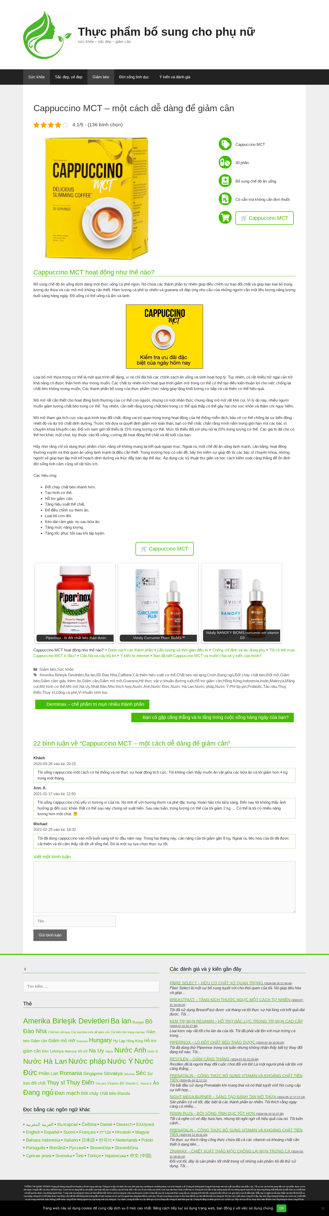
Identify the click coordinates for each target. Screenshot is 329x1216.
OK (281, 1208)
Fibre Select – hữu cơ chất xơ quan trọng (216, 983)
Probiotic (255, 686)
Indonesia (251, 681)
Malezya (277, 681)
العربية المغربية (39, 1124)
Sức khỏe (36, 77)
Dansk (106, 1124)
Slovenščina (126, 1147)
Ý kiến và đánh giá (174, 77)
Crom (211, 675)
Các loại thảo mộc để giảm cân (90, 1032)
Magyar (142, 1132)
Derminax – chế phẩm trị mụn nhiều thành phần (95, 704)
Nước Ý (222, 686)
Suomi (69, 1132)
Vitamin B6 (115, 1083)
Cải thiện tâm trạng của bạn (128, 1032)
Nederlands (127, 1140)
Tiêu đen (100, 1083)
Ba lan (90, 675)
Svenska (63, 1155)
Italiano (71, 1140)
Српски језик (38, 1155)
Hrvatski (123, 1132)
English (33, 1132)
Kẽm (45, 1051)
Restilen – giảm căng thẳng (200, 1059)
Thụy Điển (80, 1082)
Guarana (130, 681)
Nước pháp (204, 686)
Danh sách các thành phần (130, 650)
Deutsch (124, 1124)
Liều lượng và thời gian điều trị (182, 650)
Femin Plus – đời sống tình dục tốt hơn (212, 1113)
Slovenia (129, 1074)
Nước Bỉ (153, 1051)
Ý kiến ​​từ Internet (134, 655)
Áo (156, 1083)
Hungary (100, 1040)
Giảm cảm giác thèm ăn (61, 681)
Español (51, 1132)
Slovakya (113, 1073)
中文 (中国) (141, 1155)
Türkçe (94, 1155)
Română (57, 1147)
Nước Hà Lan (182, 686)
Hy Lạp (119, 1041)
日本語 (88, 1140)
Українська (115, 1155)
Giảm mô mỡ (110, 681)
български (67, 1124)
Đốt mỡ (272, 675)
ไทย (80, 1155)
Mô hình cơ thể (52, 686)
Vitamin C (132, 1083)
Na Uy (84, 686)
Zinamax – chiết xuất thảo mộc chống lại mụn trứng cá (230, 1151)
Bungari (138, 1022)
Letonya (56, 1051)
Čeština (89, 1124)
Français (87, 1132)
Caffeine (125, 675)
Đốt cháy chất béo (250, 675)
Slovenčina (100, 1147)
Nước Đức (160, 686)
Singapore (93, 1073)
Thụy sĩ (48, 692)
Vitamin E (146, 1083)
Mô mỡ (72, 686)
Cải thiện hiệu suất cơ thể (154, 675)
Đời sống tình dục (134, 77)
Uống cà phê (66, 692)
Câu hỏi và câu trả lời (98, 655)
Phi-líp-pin (238, 686)
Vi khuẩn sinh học (93, 692)
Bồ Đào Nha (106, 675)
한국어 (105, 1140)
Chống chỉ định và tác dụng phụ (238, 650)
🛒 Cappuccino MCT (264, 218)
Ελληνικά (145, 1124)
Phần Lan (48, 1073)
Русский (77, 1147)
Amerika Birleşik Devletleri (62, 675)
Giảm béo (101, 77)
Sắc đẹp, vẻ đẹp (68, 77)
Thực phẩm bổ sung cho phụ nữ (166, 31)
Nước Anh (141, 686)
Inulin (264, 681)
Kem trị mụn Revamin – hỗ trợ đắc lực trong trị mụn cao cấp (236, 1021)
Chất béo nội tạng (191, 675)
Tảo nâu (270, 686)
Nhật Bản (99, 686)
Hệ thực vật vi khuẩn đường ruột (166, 681)
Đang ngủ (225, 675)
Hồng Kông (232, 681)
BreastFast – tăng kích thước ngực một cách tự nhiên (230, 1000)
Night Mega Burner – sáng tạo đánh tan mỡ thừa (223, 1097)
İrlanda (123, 1093)
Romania (71, 1073)
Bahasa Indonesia (43, 1140)
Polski (147, 1140)
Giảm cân (90, 681)
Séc (141, 1073)
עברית (105, 1132)
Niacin (109, 1051)
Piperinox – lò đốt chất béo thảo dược (212, 1042)
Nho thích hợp (120, 686)
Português (35, 1147)
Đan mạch (67, 1093)
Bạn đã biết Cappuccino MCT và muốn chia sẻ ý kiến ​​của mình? (207, 655)
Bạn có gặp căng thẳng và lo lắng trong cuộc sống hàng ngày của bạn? (216, 717)
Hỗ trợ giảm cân (208, 681)
